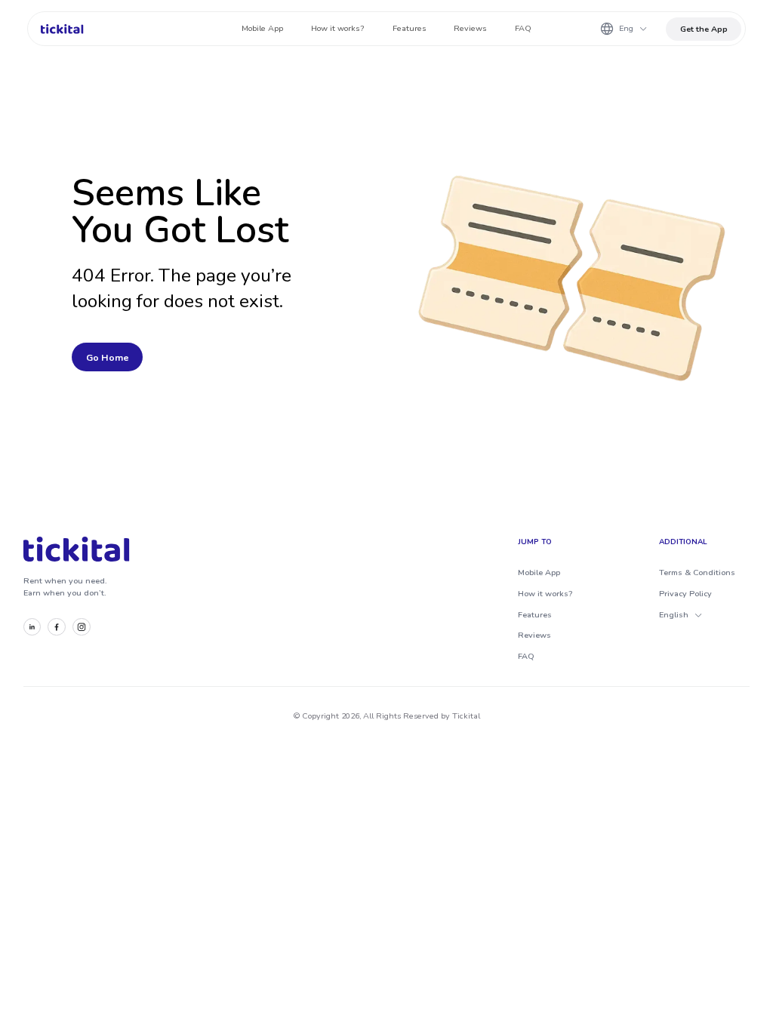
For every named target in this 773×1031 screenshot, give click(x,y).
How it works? (545, 593)
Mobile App (539, 572)
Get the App (704, 29)
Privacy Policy (685, 593)
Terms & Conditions (697, 572)
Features (535, 614)
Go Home (107, 358)
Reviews (534, 635)
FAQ (526, 656)
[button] (623, 28)
